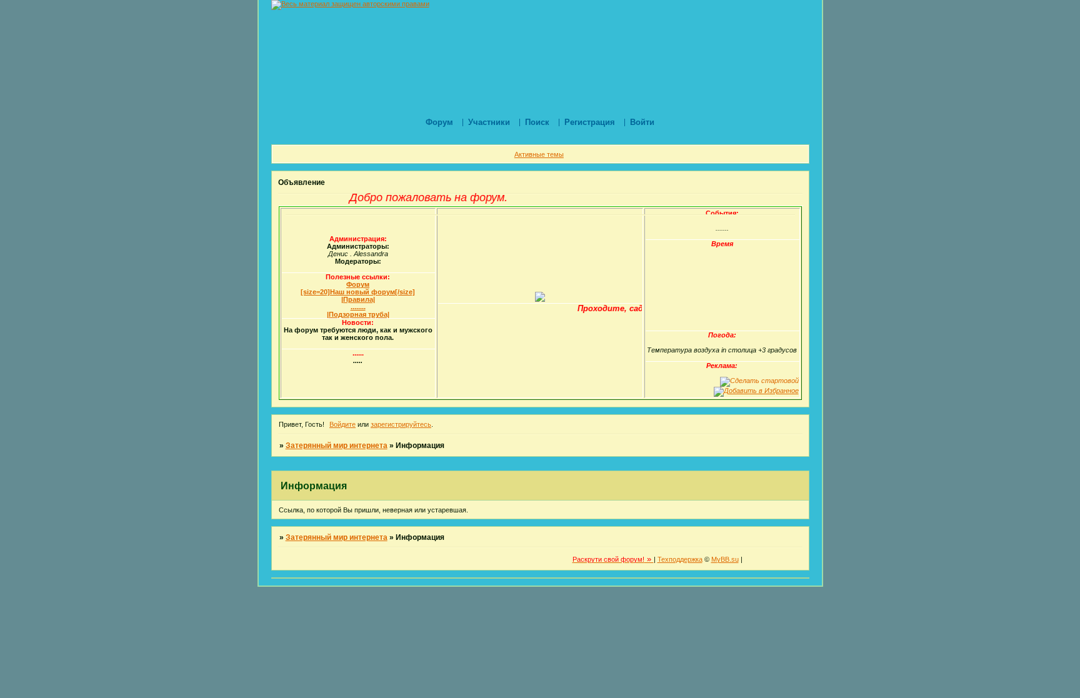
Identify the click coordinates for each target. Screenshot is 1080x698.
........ (358, 307)
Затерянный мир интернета (337, 445)
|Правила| (358, 299)
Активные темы (539, 154)
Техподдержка (680, 559)
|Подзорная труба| (358, 314)
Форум (357, 284)
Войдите (342, 424)
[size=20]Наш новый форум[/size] (358, 292)
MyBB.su (725, 559)
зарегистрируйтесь (401, 424)
